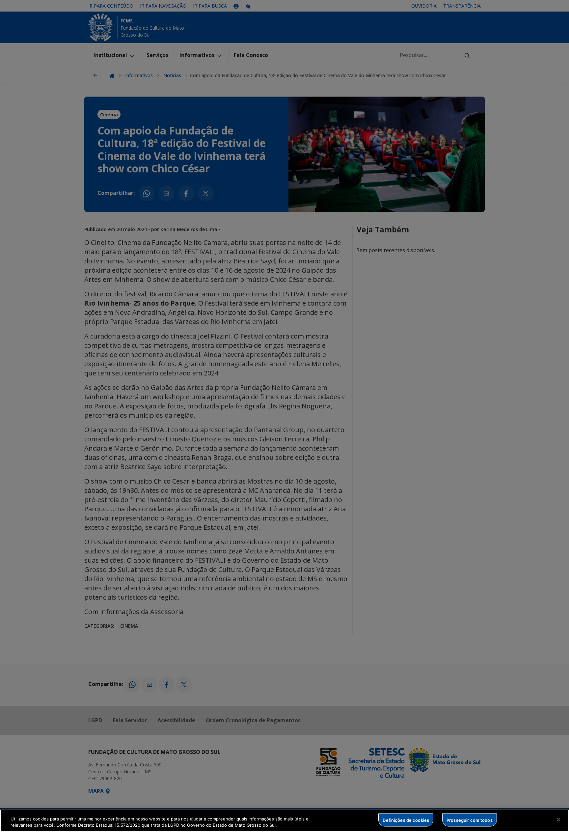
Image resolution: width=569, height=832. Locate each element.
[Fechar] (558, 820)
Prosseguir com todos (470, 819)
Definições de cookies (406, 819)
